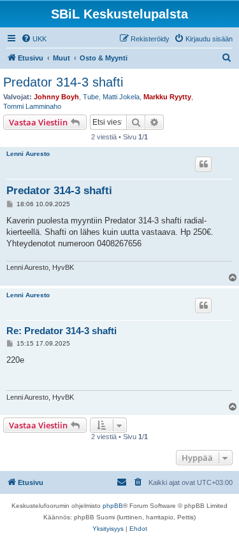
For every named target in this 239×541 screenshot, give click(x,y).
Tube (91, 97)
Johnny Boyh (56, 97)
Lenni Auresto (28, 153)
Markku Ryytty (167, 97)
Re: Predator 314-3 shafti (61, 330)
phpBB (113, 505)
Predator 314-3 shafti (63, 82)
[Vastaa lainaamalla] (203, 164)
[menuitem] (34, 38)
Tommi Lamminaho (32, 106)
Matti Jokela (121, 97)
